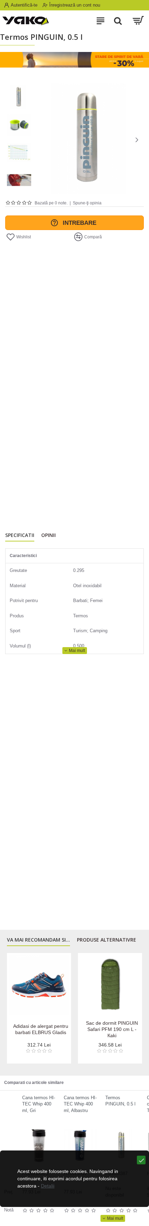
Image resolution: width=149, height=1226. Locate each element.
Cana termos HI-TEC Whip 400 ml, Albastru (80, 1104)
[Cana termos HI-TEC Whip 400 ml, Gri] (38, 1145)
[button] (40, 140)
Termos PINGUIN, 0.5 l (120, 1101)
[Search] (117, 20)
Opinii (48, 535)
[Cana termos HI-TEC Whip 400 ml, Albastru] (80, 1145)
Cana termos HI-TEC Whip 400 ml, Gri (38, 1104)
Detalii (47, 1186)
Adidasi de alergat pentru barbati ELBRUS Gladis (40, 1029)
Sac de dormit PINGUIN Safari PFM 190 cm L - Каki (112, 1029)
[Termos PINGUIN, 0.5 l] (121, 1145)
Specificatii (19, 535)
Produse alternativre (106, 940)
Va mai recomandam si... (38, 940)
